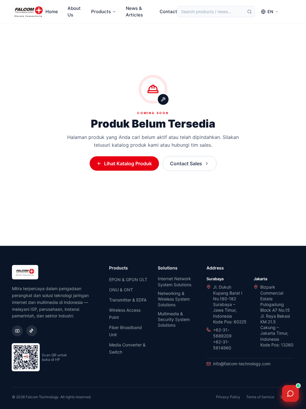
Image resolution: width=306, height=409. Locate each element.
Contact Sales (186, 163)
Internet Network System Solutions (174, 281)
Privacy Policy (228, 397)
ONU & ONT (121, 289)
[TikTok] (31, 330)
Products (101, 11)
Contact (168, 11)
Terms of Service (260, 397)
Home (51, 11)
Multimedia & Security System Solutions (174, 319)
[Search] (249, 11)
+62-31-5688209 (222, 332)
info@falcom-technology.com (241, 363)
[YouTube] (17, 330)
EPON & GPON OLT (128, 279)
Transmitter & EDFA (127, 299)
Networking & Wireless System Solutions (174, 299)
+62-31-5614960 (222, 344)
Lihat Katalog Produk (128, 163)
